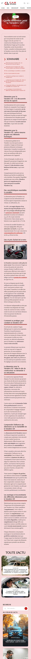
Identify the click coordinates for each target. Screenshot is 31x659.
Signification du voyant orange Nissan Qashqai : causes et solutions (16, 641)
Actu (15, 16)
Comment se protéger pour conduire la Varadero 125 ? (15, 76)
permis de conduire (20, 277)
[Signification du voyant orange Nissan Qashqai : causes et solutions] (15, 630)
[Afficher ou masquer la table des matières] (23, 59)
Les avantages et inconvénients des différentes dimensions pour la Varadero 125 (15, 89)
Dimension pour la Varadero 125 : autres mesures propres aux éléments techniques (15, 67)
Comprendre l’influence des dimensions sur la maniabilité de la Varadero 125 (16, 86)
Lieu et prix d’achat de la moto (12, 73)
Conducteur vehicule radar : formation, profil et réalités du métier (15, 592)
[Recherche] (25, 3)
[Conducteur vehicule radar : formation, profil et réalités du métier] (15, 587)
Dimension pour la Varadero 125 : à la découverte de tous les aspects (14, 63)
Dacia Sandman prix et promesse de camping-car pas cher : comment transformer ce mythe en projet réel (15, 571)
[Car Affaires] (10, 3)
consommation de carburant (13, 233)
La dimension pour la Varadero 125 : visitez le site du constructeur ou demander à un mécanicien (16, 81)
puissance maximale (12, 213)
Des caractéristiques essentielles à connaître (15, 70)
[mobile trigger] (2, 3)
